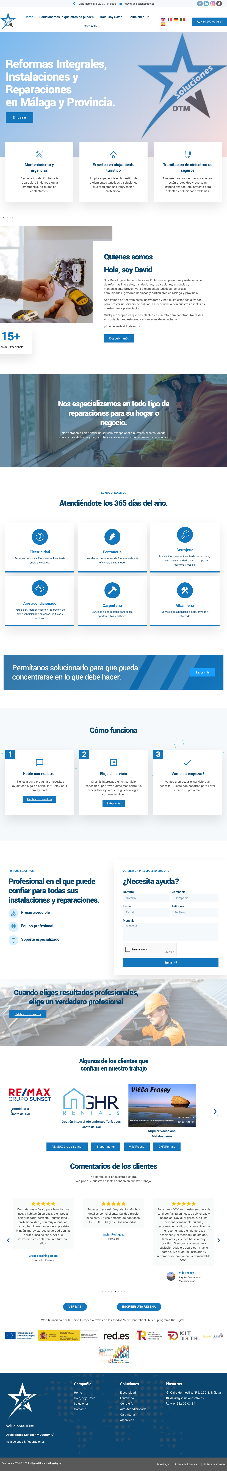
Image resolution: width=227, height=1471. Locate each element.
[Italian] (182, 19)
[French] (169, 19)
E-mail (127, 906)
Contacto (90, 26)
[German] (175, 19)
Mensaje (128, 920)
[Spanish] (162, 24)
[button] (12, 1112)
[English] (162, 19)
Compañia (179, 892)
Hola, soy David (111, 17)
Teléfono (178, 906)
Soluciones (136, 17)
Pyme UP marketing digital (46, 1463)
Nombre (128, 892)
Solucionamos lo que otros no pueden (66, 17)
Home (28, 17)
